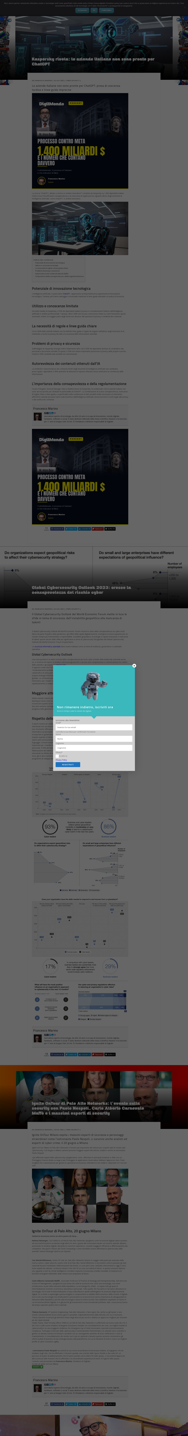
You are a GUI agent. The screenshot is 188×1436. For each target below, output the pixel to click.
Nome (58, 734)
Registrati (68, 764)
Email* (58, 723)
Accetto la (63, 756)
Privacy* (59, 752)
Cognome (60, 743)
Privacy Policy (61, 760)
